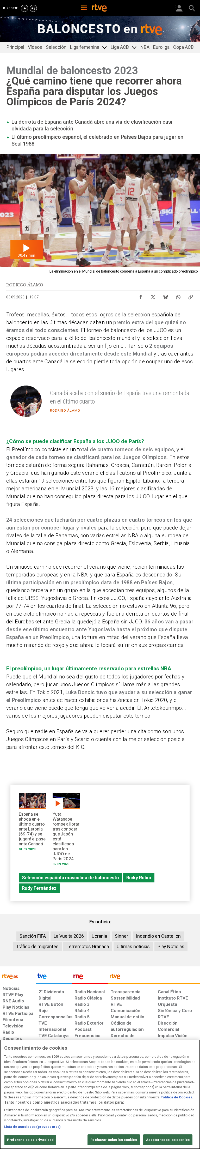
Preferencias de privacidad (30, 1140)
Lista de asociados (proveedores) (32, 1127)
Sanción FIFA (33, 936)
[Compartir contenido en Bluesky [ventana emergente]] (165, 296)
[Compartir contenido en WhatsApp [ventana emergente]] (178, 296)
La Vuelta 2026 (69, 936)
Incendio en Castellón (158, 936)
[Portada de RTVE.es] (99, 8)
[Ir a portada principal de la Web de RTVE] (18, 976)
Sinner (121, 936)
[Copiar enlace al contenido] (190, 296)
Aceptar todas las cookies (168, 1140)
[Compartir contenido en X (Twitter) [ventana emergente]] (153, 296)
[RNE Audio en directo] (33, 8)
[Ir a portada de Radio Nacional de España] (90, 978)
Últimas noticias (133, 946)
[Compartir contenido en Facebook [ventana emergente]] (140, 296)
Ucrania (99, 936)
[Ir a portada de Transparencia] (154, 978)
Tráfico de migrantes (37, 946)
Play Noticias (171, 946)
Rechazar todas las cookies (113, 1140)
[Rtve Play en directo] (24, 8)
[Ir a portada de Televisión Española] (54, 978)
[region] (100, 1094)
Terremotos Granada (87, 946)
